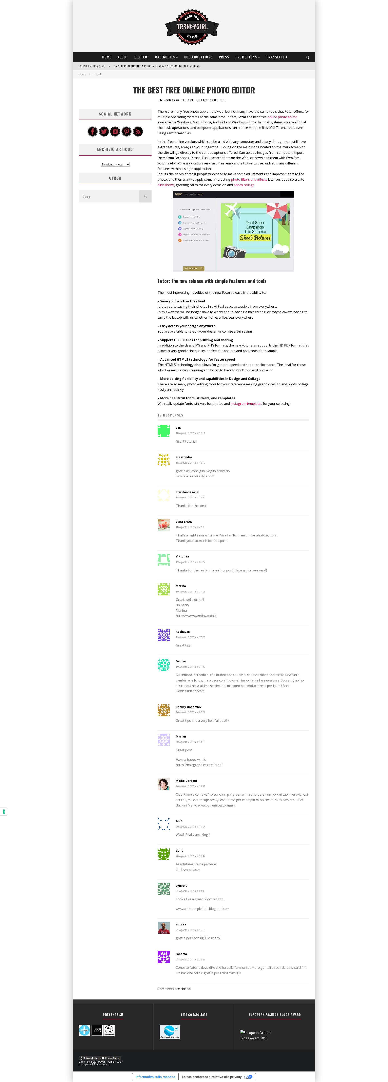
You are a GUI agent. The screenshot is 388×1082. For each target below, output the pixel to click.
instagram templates (246, 403)
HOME (106, 57)
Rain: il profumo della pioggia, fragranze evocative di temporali (157, 66)
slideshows (166, 185)
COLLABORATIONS (198, 57)
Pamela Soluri (170, 100)
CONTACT (141, 57)
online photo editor (282, 117)
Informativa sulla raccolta (155, 1077)
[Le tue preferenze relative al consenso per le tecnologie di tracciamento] (4, 811)
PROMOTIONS (246, 57)
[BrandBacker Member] (109, 1034)
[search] (145, 196)
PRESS (224, 57)
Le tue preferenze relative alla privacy (212, 1077)
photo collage (244, 185)
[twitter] (104, 135)
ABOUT (122, 57)
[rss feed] (138, 135)
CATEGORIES (165, 57)
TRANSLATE (275, 57)
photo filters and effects (249, 179)
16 (224, 100)
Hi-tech (189, 100)
